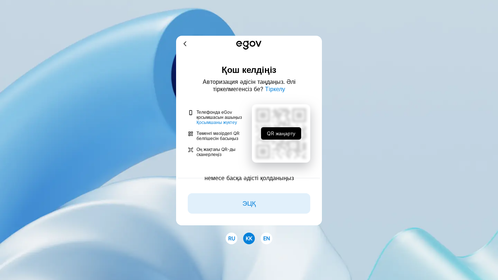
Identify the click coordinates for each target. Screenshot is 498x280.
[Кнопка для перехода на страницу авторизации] (248, 46)
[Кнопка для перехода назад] (185, 44)
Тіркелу (275, 89)
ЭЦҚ (249, 203)
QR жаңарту (281, 133)
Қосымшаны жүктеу (217, 122)
